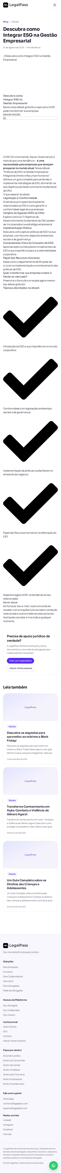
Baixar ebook (10, 602)
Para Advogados (11, 985)
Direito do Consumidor (14, 1060)
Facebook (8, 1129)
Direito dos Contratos (14, 1074)
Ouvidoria (8, 971)
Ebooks (15, 21)
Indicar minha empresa (21, 668)
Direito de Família (11, 1065)
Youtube (7, 1134)
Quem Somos (9, 1026)
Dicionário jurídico (12, 1055)
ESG (5, 1031)
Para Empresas (10, 967)
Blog (5, 21)
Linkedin (7, 1120)
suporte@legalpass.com (15, 1108)
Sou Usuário (9, 1014)
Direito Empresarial (12, 1079)
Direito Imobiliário (11, 1069)
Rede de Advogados (13, 990)
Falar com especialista (20, 660)
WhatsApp (8, 1098)
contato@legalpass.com (15, 1103)
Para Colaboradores (13, 976)
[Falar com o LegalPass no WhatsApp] (53, 1165)
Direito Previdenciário (13, 1083)
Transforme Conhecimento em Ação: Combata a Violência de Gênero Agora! (28, 810)
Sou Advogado (10, 1005)
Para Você (8, 981)
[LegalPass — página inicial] (15, 4)
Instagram (8, 1124)
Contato (7, 1036)
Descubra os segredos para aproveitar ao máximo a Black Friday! (27, 736)
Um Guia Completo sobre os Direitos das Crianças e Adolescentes (26, 884)
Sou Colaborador (11, 1010)
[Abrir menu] (55, 5)
